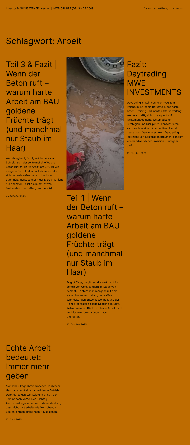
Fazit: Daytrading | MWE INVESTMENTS (154, 78)
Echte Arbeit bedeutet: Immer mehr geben (28, 361)
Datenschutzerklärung (156, 8)
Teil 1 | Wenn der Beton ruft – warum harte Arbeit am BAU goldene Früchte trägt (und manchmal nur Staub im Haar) (94, 235)
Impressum (178, 8)
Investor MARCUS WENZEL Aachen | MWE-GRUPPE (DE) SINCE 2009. (50, 8)
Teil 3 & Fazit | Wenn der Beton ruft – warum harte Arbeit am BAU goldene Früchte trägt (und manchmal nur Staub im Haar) (34, 106)
